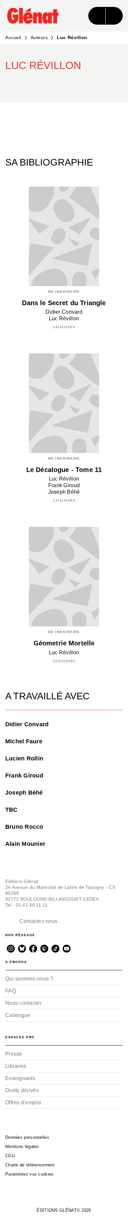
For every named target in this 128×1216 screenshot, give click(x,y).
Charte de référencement (29, 1164)
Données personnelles (27, 1137)
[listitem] (10, 948)
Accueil (13, 37)
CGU (10, 1155)
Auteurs (39, 37)
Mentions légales (22, 1146)
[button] (70, 83)
